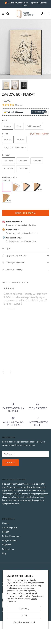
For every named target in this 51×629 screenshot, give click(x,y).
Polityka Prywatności (11, 536)
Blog (4, 553)
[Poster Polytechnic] (25, 13)
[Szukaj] (9, 14)
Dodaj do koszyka (25, 213)
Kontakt (5, 531)
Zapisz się (10, 462)
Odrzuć (24, 615)
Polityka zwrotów (9, 540)
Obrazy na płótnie (9, 527)
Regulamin (6, 544)
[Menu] (3, 14)
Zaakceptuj (24, 608)
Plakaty (5, 523)
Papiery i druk (8, 549)
